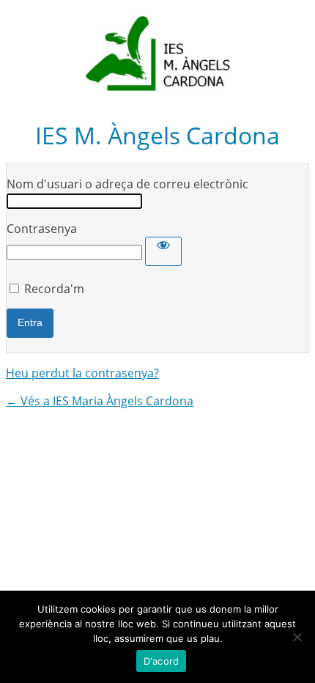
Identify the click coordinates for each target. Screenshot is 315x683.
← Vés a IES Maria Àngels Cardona (99, 401)
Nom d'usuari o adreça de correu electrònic (127, 184)
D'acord (161, 661)
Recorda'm (54, 289)
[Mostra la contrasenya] (163, 251)
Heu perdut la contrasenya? (82, 373)
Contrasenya (42, 229)
